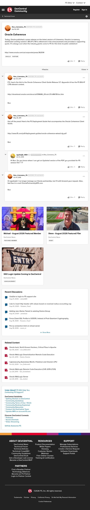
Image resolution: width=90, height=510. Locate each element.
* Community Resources (14, 407)
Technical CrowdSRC (21, 451)
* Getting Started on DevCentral (17, 399)
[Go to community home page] (17, 10)
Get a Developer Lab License (21, 458)
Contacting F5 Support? (14, 392)
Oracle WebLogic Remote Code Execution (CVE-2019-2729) (32, 369)
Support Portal (69, 453)
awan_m (23, 328)
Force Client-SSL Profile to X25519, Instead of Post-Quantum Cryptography (38, 318)
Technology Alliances (21, 472)
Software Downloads (69, 451)
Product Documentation (45, 444)
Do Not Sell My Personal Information (64, 497)
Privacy (33, 497)
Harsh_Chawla (25, 357)
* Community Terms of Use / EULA (18, 403)
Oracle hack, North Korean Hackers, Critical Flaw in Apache (32, 347)
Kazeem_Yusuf (26, 306)
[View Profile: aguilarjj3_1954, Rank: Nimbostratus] (13, 156)
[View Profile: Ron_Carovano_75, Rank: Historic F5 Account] (8, 28)
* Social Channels (12, 420)
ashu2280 (23, 299)
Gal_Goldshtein (25, 372)
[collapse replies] (2, 76)
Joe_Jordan (24, 379)
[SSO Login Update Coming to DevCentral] (22, 259)
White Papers (45, 447)
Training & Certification (45, 458)
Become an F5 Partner (21, 474)
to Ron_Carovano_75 (49, 155)
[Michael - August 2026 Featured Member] (22, 218)
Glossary (45, 449)
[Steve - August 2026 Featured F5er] (67, 218)
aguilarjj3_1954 (22, 155)
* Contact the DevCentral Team (17, 409)
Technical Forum (9, 16)
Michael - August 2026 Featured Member (22, 234)
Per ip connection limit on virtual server (24, 326)
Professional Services (69, 447)
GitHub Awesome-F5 (13, 426)
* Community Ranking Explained (17, 405)
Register (76, 10)
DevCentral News (9, 237)
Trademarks (18, 497)
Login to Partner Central (21, 476)
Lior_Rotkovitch (25, 350)
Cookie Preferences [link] (45, 501)
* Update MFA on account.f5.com (18, 411)
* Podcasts (9, 417)
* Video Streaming (12, 422)
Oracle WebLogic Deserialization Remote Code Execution (31, 355)
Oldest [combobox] (84, 70)
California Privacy (44, 497)
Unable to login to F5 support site (22, 297)
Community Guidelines (20, 453)
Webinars (45, 453)
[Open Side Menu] (3, 10)
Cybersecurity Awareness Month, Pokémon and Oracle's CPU (33, 362)
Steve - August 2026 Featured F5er (64, 234)
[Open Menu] (86, 16)
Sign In (84, 10)
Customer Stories (45, 451)
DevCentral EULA (21, 456)
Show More (46, 332)
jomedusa (24, 314)
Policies (26, 497)
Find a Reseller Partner (21, 469)
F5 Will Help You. (17, 390)
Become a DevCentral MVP (21, 460)
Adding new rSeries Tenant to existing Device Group (29, 311)
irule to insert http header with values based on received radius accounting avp (40, 304)
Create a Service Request (68, 449)
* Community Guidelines (14, 401)
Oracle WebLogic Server (18, 377)
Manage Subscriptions (69, 444)
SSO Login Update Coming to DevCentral (22, 274)
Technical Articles (21, 449)
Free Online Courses (45, 456)
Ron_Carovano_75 (19, 27)
